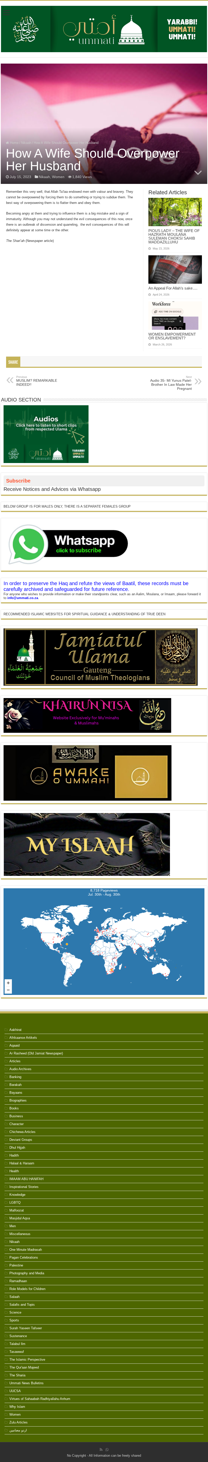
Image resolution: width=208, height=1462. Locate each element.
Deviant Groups (20, 1140)
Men (12, 1226)
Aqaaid (14, 1045)
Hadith (14, 1155)
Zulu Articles (18, 1422)
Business (16, 1116)
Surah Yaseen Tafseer (25, 1328)
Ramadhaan (18, 1281)
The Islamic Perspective (27, 1359)
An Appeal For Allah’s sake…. (172, 288)
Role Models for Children (27, 1289)
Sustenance (18, 1336)
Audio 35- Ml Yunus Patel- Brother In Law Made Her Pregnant (171, 383)
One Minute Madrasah (25, 1250)
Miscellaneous (19, 1234)
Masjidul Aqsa (19, 1218)
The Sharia (17, 1375)
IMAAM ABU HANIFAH (26, 1179)
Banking (15, 1077)
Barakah (15, 1085)
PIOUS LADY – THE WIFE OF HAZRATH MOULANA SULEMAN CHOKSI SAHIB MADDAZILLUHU (174, 236)
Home (14, 143)
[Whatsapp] (107, 1450)
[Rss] (101, 1450)
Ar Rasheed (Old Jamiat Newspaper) (36, 1053)
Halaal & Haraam (21, 1163)
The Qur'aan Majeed (24, 1367)
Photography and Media (26, 1273)
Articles (15, 1061)
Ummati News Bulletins (26, 1383)
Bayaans (15, 1092)
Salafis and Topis (22, 1304)
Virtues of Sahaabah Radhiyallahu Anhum (39, 1399)
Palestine (16, 1265)
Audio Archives (20, 1069)
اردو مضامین (18, 1430)
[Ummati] (104, 28)
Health (14, 1171)
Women (58, 177)
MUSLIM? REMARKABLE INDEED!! (36, 381)
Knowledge (17, 1195)
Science (15, 1312)
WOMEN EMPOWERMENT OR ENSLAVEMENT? (172, 336)
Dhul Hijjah (17, 1147)
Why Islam (17, 1407)
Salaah (14, 1297)
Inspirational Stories (24, 1187)
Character (16, 1124)
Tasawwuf (16, 1352)
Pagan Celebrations (23, 1257)
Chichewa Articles (22, 1132)
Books (14, 1108)
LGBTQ (15, 1202)
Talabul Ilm (17, 1344)
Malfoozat (16, 1210)
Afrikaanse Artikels (23, 1038)
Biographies (18, 1100)
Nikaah (26, 143)
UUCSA (15, 1391)
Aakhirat (15, 1030)
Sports (14, 1320)
